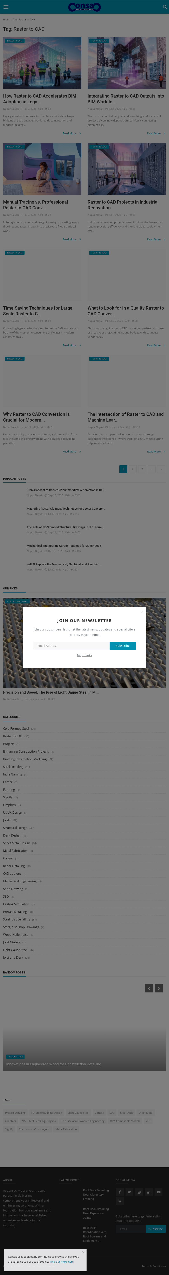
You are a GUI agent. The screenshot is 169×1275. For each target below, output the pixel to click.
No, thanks (84, 655)
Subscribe (123, 646)
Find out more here (62, 1261)
